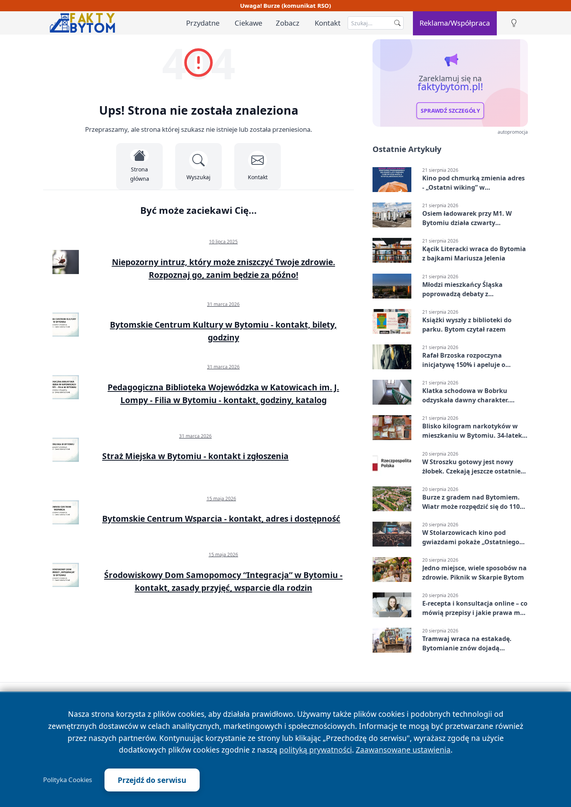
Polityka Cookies (67, 780)
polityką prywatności (315, 749)
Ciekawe (248, 23)
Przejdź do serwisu (152, 780)
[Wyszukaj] (397, 23)
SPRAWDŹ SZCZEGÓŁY (450, 111)
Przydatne (202, 23)
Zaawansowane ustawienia (403, 749)
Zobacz (287, 23)
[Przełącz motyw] (514, 23)
